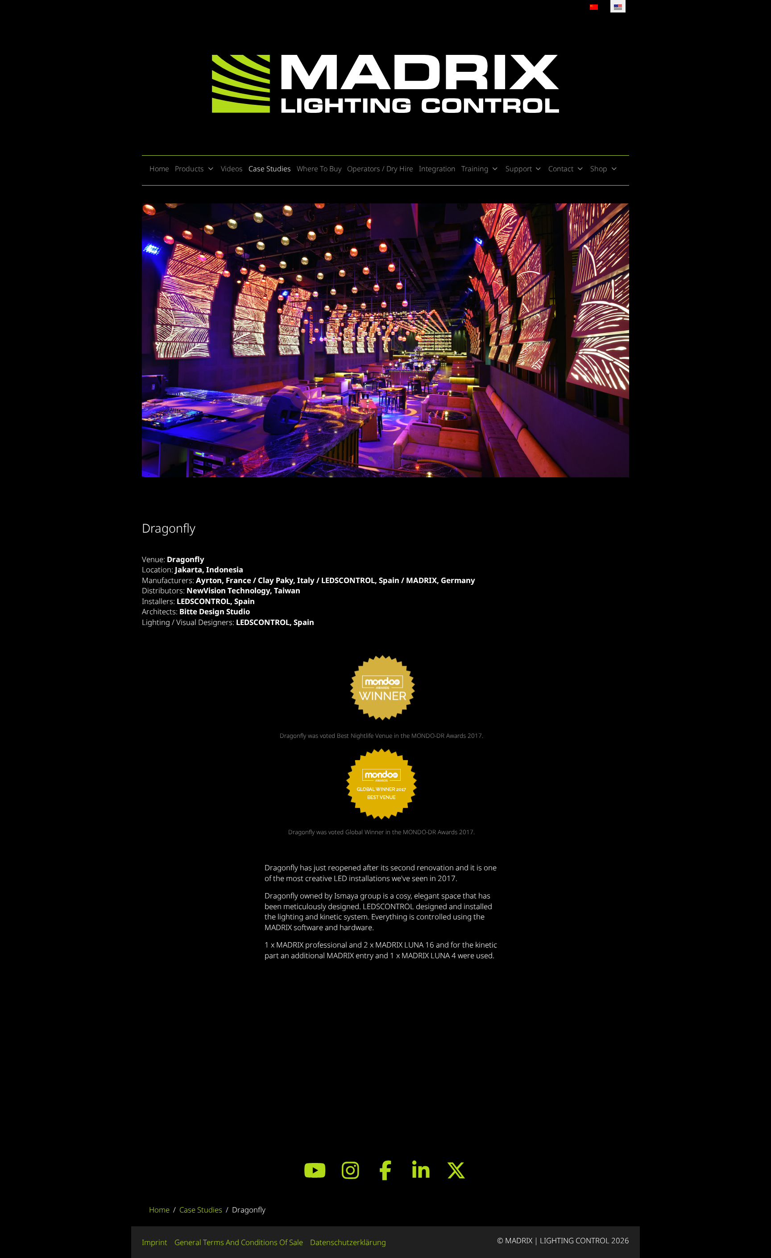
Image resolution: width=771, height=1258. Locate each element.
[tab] (351, 458)
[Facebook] (385, 1170)
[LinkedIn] (421, 1170)
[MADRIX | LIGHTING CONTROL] (385, 83)
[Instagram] (350, 1170)
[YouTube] (315, 1170)
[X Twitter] (456, 1170)
